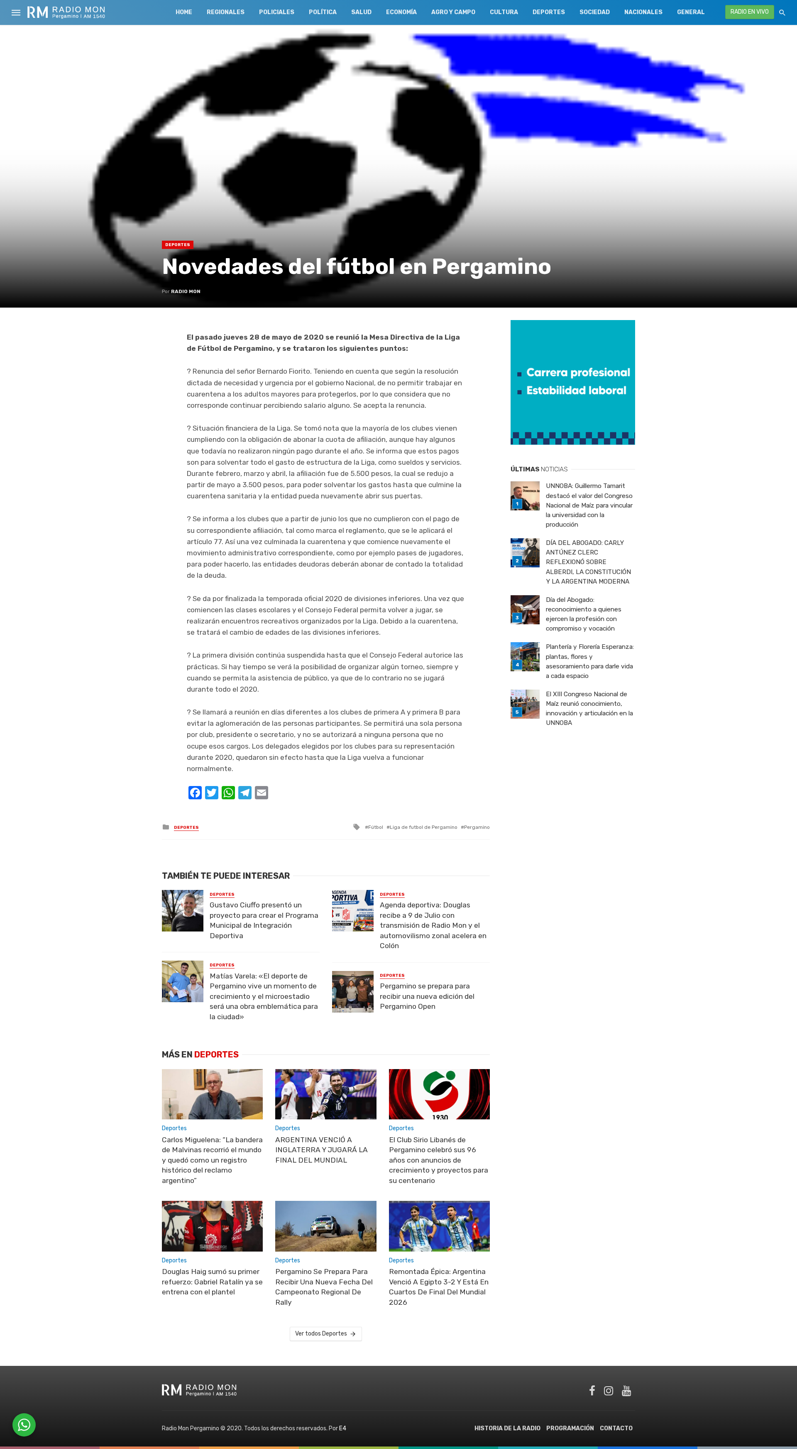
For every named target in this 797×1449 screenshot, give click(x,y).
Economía (401, 12)
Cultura (504, 12)
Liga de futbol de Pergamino (423, 827)
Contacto (616, 1428)
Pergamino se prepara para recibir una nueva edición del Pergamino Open (427, 996)
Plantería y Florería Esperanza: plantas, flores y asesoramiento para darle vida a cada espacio (590, 661)
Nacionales (643, 12)
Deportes (549, 12)
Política (323, 12)
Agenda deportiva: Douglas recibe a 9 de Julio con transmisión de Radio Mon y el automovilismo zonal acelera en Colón (433, 925)
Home (184, 12)
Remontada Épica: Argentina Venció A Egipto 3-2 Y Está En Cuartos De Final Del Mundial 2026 (439, 1286)
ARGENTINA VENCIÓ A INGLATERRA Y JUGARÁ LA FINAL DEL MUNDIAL (321, 1150)
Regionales (225, 12)
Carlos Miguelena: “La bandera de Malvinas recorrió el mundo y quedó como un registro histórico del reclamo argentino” (212, 1160)
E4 (342, 1428)
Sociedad (594, 12)
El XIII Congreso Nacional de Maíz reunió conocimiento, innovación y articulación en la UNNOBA (589, 708)
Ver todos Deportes (321, 1333)
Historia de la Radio (507, 1428)
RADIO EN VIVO (750, 11)
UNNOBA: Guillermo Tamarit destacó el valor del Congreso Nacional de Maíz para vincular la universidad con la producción (589, 505)
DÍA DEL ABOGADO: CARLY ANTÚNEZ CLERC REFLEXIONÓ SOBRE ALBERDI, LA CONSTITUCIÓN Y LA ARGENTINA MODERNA (588, 562)
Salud (361, 12)
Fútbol (375, 827)
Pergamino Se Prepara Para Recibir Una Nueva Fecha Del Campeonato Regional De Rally (324, 1286)
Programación (570, 1428)
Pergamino (477, 827)
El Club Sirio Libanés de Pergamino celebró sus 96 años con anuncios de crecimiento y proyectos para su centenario (438, 1160)
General (691, 12)
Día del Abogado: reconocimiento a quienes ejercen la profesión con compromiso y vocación (583, 614)
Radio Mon (185, 291)
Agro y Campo (453, 12)
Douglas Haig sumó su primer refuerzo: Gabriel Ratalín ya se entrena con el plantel (212, 1281)
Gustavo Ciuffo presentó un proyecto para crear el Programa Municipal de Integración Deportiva (264, 920)
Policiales (276, 12)
